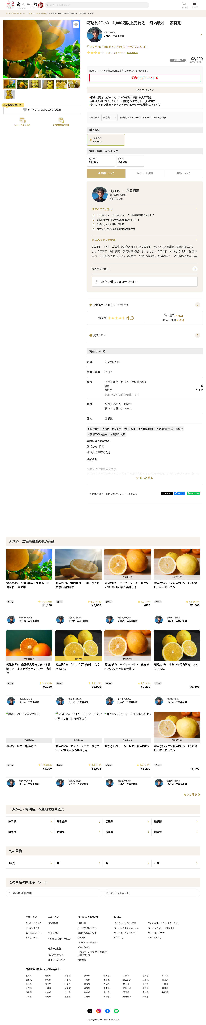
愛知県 (146, 984)
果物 (107, 404)
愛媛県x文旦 (119, 434)
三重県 (165, 984)
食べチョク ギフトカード (125, 933)
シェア (181, 493)
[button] (145, 313)
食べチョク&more (156, 933)
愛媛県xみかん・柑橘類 (171, 428)
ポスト (167, 493)
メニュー (194, 7)
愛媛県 (109, 418)
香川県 (107, 992)
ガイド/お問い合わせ (87, 928)
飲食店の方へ (32, 938)
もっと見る (146, 477)
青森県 (48, 976)
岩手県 (68, 976)
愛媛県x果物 (147, 428)
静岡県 (126, 984)
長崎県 (48, 997)
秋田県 (107, 976)
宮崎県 (107, 997)
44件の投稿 (132, 52)
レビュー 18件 (118, 53)
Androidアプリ (155, 938)
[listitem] (30, 822)
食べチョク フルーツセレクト (161, 928)
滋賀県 (29, 988)
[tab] (145, 173)
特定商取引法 (84, 947)
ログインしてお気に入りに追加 (44, 109)
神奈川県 (127, 980)
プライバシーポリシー (88, 942)
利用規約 (82, 938)
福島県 (146, 976)
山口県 (68, 992)
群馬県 (48, 980)
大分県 (87, 997)
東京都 (107, 980)
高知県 (146, 992)
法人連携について (56, 955)
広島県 (48, 992)
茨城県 (165, 976)
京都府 (48, 988)
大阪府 (68, 988)
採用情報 (82, 960)
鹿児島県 (127, 997)
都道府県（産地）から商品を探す (43, 969)
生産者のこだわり (102, 209)
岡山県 (29, 992)
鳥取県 (146, 988)
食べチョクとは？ (34, 923)
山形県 (126, 976)
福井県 (48, 984)
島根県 (165, 988)
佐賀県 (29, 997)
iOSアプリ (119, 938)
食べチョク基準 (33, 928)
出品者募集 (53, 923)
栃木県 (29, 980)
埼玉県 (68, 980)
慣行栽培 (94, 428)
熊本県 (68, 997)
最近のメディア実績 (103, 240)
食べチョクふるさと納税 (125, 923)
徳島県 (87, 992)
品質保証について (34, 933)
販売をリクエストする (145, 77)
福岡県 (165, 992)
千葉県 (87, 980)
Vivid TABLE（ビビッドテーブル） (164, 923)
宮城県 (87, 976)
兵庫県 (87, 988)
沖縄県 (146, 997)
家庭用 (117, 428)
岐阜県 (107, 984)
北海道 (29, 976)
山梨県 (68, 984)
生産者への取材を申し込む (60, 939)
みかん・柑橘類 (122, 404)
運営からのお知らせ (87, 933)
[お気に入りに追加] (76, 24)
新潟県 (146, 980)
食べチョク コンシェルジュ (126, 928)
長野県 (87, 984)
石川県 (29, 984)
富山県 (165, 980)
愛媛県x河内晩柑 (98, 434)
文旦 (115, 408)
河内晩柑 (126, 408)
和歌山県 (127, 988)
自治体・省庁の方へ (57, 960)
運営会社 (82, 923)
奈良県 (107, 988)
